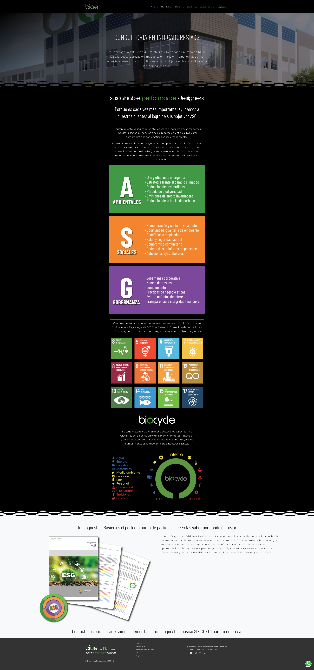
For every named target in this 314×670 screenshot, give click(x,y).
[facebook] (187, 653)
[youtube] (191, 653)
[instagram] (196, 653)
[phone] (205, 653)
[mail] (200, 653)
